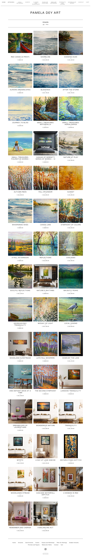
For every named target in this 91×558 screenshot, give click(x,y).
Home (3, 2)
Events (27, 2)
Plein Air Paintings (45, 3)
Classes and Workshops (36, 3)
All (43, 24)
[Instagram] (45, 549)
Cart (87, 2)
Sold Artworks (20, 3)
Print (47, 24)
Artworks (11, 2)
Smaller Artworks (53, 3)
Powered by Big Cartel (45, 554)
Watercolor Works (72, 3)
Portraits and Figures (62, 3)
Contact (81, 2)
